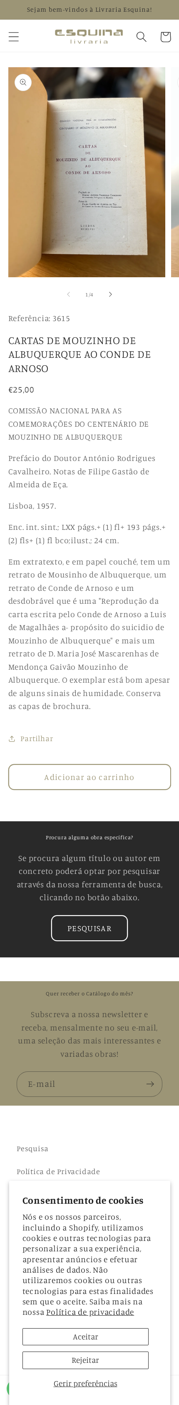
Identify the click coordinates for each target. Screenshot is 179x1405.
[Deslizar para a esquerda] (68, 294)
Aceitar (85, 1337)
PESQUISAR (89, 928)
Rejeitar (85, 1360)
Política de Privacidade (58, 1171)
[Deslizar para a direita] (111, 294)
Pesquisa (33, 1148)
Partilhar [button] (36, 738)
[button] (13, 37)
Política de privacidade (90, 1312)
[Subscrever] (150, 1084)
